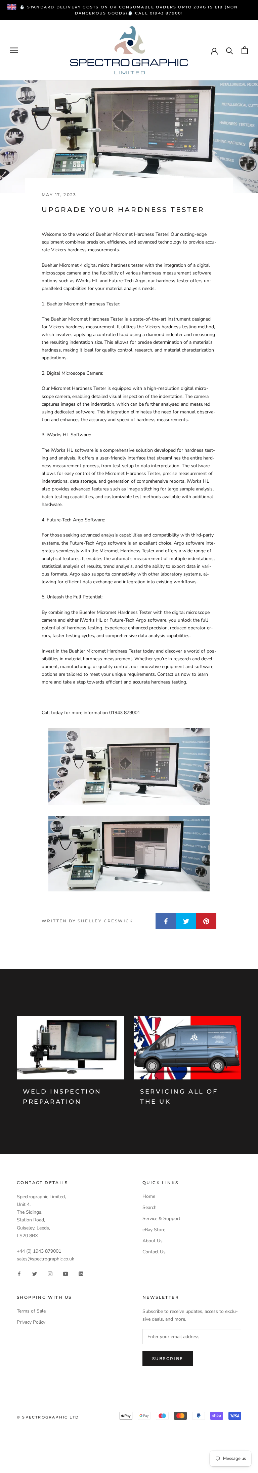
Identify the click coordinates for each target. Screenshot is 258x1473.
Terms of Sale (31, 1311)
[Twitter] (34, 1273)
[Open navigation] (14, 50)
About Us (152, 1241)
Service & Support (161, 1218)
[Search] (229, 50)
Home (148, 1196)
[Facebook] (19, 1273)
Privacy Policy (31, 1322)
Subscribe (167, 1358)
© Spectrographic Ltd (48, 1417)
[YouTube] (65, 1273)
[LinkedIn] (81, 1273)
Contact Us (154, 1252)
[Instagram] (50, 1273)
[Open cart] (245, 50)
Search (149, 1207)
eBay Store (153, 1229)
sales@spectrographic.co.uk (45, 1259)
